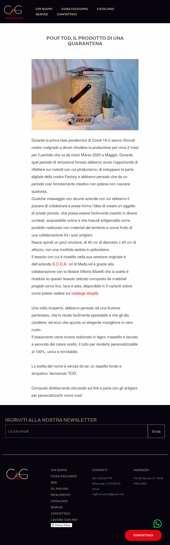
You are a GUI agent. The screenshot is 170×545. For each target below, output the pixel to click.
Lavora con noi (64, 520)
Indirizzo (141, 470)
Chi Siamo (44, 9)
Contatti (99, 470)
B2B (54, 482)
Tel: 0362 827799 (102, 478)
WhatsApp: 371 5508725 (106, 483)
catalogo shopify (85, 293)
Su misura (59, 489)
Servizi (42, 14)
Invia (156, 431)
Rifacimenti (60, 495)
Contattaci (67, 14)
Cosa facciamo (74, 9)
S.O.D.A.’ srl (62, 263)
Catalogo (105, 9)
